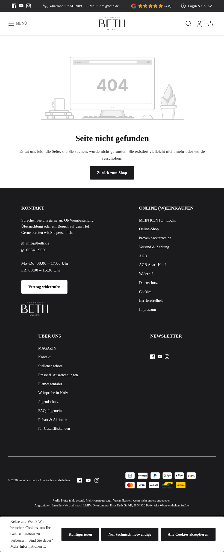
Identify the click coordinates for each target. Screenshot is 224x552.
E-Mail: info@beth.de (102, 6)
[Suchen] (188, 24)
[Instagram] (28, 6)
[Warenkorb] (210, 24)
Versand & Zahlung (154, 247)
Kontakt (44, 357)
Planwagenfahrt (50, 384)
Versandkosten (122, 500)
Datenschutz (148, 283)
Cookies (145, 292)
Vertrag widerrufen (44, 287)
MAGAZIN (47, 348)
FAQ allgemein (50, 411)
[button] (49, 23)
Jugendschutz (48, 402)
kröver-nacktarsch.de (155, 238)
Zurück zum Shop (112, 173)
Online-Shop (149, 229)
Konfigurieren (80, 534)
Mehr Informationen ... (28, 546)
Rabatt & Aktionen (52, 420)
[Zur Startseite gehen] (112, 24)
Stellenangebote (50, 366)
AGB (143, 256)
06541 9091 (36, 249)
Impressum (147, 310)
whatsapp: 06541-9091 (67, 6)
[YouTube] (21, 6)
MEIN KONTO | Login (157, 220)
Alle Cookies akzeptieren (188, 534)
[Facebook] (14, 6)
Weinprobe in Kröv (53, 393)
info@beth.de (37, 243)
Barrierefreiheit (151, 301)
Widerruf (146, 274)
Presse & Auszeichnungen (58, 375)
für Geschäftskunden (54, 428)
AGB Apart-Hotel (152, 265)
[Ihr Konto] (199, 24)
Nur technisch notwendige (129, 534)
